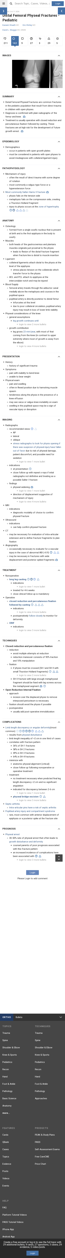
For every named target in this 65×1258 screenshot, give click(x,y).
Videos (5, 1178)
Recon (5, 1069)
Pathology (7, 1091)
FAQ (4, 1207)
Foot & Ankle (8, 1084)
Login (57, 3)
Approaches (41, 1098)
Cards (5, 1134)
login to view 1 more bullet (32, 461)
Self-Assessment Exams (47, 1149)
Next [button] (60, 74)
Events (5, 1185)
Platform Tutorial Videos (14, 1214)
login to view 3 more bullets (32, 630)
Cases (5, 1149)
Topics (5, 1156)
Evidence (6, 1164)
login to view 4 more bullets (32, 346)
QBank (5, 1142)
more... (6, 1113)
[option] (31, 74)
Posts (5, 1171)
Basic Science (9, 1098)
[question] (10, 210)
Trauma (6, 1033)
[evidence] (17, 210)
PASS (37, 1142)
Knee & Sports (9, 1054)
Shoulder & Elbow (11, 1047)
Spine (5, 1040)
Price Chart (40, 1164)
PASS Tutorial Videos (12, 1222)
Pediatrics (7, 1062)
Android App (8, 1236)
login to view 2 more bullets (32, 324)
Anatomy (6, 1105)
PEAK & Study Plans (45, 1134)
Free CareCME (42, 1156)
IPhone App (8, 1229)
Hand (5, 1076)
